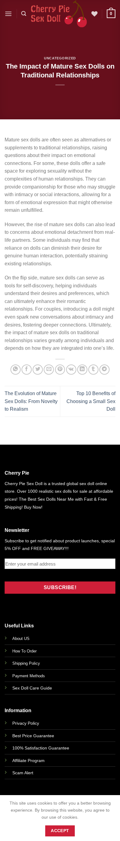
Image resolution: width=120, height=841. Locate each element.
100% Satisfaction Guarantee (40, 748)
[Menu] (8, 13)
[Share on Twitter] (38, 369)
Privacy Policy (25, 723)
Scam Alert (22, 772)
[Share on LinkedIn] (82, 369)
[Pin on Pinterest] (60, 369)
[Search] (23, 14)
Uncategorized (60, 58)
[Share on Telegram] (104, 369)
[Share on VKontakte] (71, 369)
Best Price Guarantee (33, 735)
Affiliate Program (28, 760)
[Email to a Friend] (49, 369)
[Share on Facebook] (27, 369)
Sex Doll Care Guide (32, 688)
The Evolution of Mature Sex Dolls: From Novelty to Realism (31, 401)
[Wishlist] (94, 14)
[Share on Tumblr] (93, 369)
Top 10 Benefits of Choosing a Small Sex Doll (90, 401)
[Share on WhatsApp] (15, 369)
